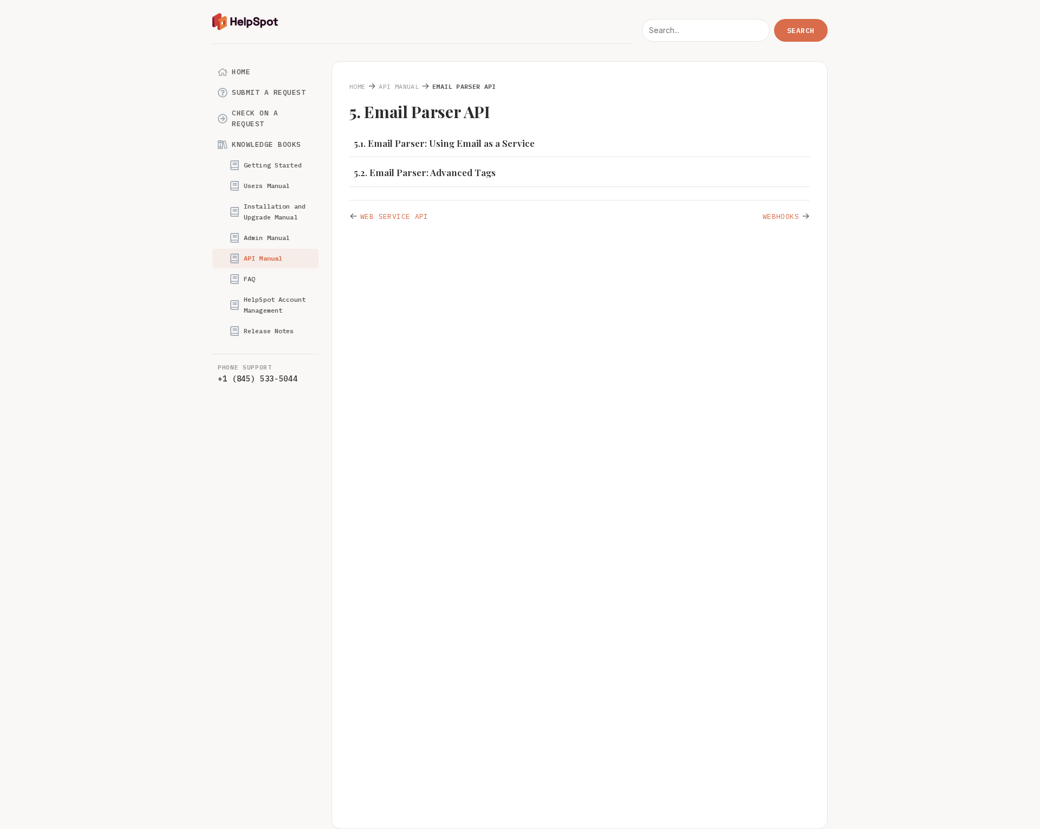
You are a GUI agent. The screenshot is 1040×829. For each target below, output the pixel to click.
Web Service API (394, 216)
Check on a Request (255, 118)
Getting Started (273, 165)
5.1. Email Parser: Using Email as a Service (444, 143)
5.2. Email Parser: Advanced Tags (425, 172)
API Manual (263, 258)
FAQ (249, 279)
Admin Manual (267, 238)
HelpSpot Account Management (275, 304)
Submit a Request (269, 92)
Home (241, 71)
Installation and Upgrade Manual (275, 211)
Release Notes (269, 331)
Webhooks (781, 216)
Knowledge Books (266, 144)
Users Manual (267, 186)
